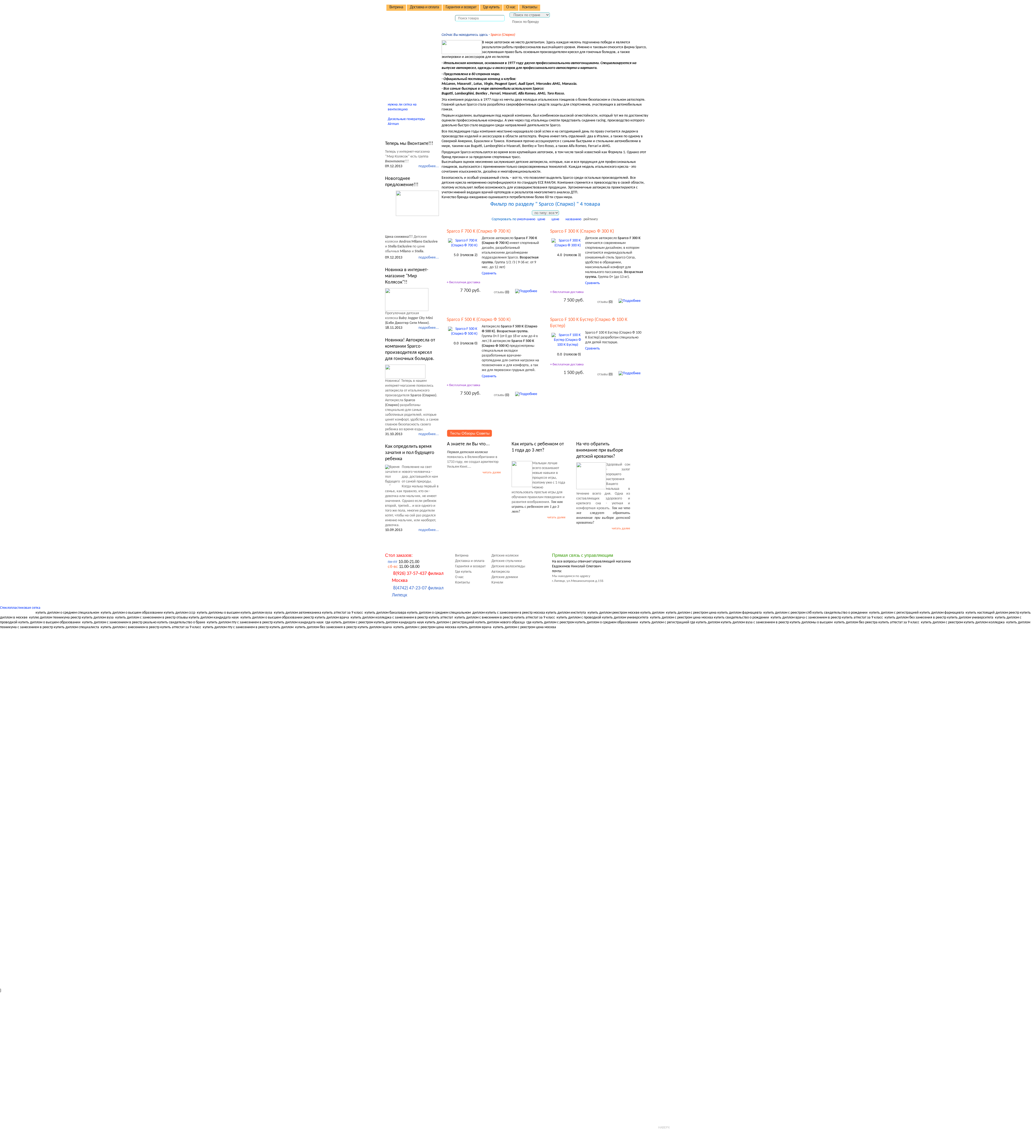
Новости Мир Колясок (412, 133)
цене (541, 219)
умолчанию (526, 219)
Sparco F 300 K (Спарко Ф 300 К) (582, 231)
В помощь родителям (410, 80)
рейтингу (591, 219)
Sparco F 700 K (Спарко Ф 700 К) (479, 231)
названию (573, 219)
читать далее (492, 472)
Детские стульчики (408, 42)
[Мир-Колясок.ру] (420, 14)
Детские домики (406, 64)
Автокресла (402, 57)
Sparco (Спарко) (503, 35)
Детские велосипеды (409, 49)
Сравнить (489, 273)
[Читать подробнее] (417, 203)
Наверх (664, 1127)
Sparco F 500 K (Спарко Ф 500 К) (479, 319)
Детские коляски (406, 34)
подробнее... (428, 166)
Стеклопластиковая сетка (20, 608)
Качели (398, 72)
